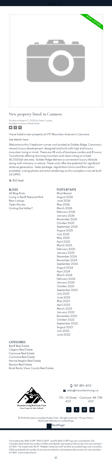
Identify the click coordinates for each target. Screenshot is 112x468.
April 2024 (63, 271)
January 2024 (66, 282)
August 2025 (65, 230)
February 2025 (66, 249)
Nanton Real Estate (20, 364)
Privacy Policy (86, 418)
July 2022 (63, 331)
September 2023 (67, 290)
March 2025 (64, 245)
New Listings (16, 201)
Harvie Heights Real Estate (25, 361)
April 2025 (63, 242)
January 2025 (66, 253)
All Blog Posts (17, 193)
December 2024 (67, 256)
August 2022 (65, 327)
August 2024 (65, 268)
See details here (18, 139)
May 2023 (63, 301)
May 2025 (63, 238)
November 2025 (67, 219)
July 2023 (63, 294)
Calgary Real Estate (21, 349)
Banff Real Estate (19, 346)
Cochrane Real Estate (22, 357)
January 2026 (66, 216)
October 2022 (65, 320)
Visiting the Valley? (21, 208)
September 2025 (67, 227)
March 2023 (64, 308)
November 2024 (67, 260)
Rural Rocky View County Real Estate (31, 368)
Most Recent (64, 193)
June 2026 (63, 201)
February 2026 (66, 212)
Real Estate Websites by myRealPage (56, 421)
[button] (68, 409)
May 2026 (63, 204)
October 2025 (65, 223)
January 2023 (66, 312)
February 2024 (66, 279)
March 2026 (64, 208)
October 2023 (65, 286)
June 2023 (63, 297)
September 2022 (67, 323)
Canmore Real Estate (29, 124)
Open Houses (17, 204)
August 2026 (65, 197)
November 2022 (67, 316)
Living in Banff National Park (26, 197)
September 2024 (67, 264)
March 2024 (64, 275)
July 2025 (63, 234)
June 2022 (63, 334)
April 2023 (63, 305)
